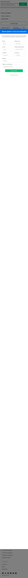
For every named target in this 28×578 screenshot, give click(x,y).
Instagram (17, 52)
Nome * (3, 41)
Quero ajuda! (14, 70)
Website (4, 58)
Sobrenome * (17, 41)
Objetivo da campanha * (7, 64)
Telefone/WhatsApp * (19, 46)
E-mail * (4, 46)
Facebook (4, 52)
